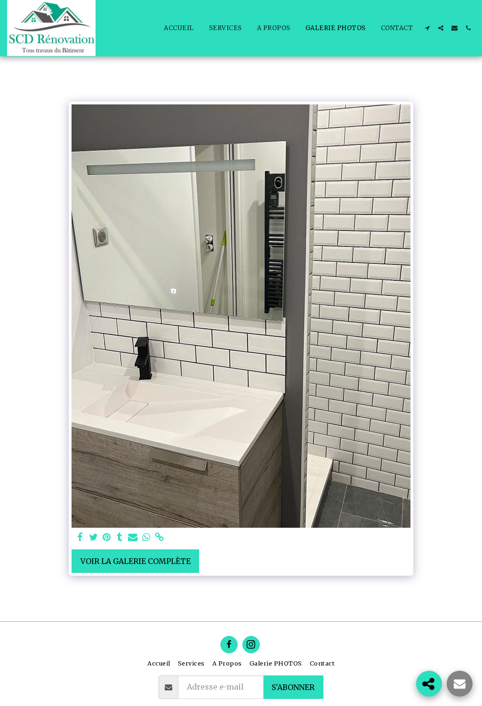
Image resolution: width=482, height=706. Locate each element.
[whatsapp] (146, 537)
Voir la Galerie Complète (135, 561)
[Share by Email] (132, 537)
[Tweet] (93, 537)
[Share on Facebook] (80, 537)
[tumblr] (119, 537)
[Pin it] (106, 537)
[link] (159, 537)
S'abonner (293, 687)
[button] (427, 28)
